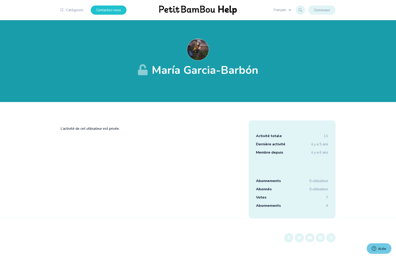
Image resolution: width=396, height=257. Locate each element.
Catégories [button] (74, 10)
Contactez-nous (108, 10)
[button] (283, 9)
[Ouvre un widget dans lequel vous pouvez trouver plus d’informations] (378, 249)
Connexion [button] (322, 10)
